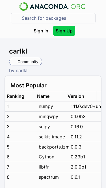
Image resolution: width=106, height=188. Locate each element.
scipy (44, 126)
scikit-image (52, 137)
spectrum (49, 177)
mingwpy (48, 116)
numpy (46, 106)
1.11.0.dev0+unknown (86, 106)
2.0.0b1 (78, 167)
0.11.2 (76, 137)
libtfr (44, 167)
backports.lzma (54, 147)
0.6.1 (75, 177)
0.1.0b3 (78, 116)
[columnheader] (20, 96)
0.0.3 (76, 147)
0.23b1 (78, 157)
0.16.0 (77, 126)
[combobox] (57, 18)
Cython (46, 157)
